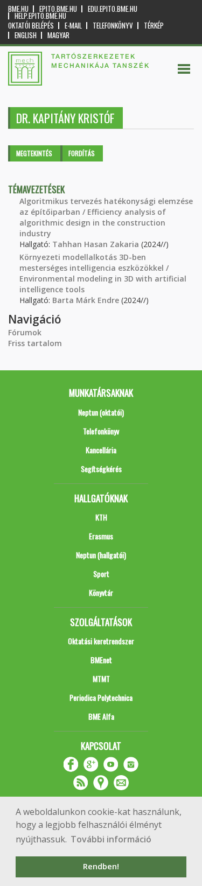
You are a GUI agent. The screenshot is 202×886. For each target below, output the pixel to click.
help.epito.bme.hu (40, 15)
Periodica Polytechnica (101, 697)
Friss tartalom (35, 343)
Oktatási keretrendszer (101, 640)
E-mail (73, 25)
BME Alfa (101, 716)
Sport (101, 573)
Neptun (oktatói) (101, 412)
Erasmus (101, 536)
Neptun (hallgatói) (101, 554)
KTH (101, 517)
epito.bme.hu (58, 8)
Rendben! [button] (101, 866)
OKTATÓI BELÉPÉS (31, 25)
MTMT (101, 678)
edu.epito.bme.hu (112, 8)
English (26, 35)
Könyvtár (101, 592)
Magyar (58, 35)
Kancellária (101, 449)
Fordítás (81, 153)
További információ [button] (111, 839)
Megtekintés (34, 153)
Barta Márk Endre (85, 300)
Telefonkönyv (113, 25)
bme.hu (18, 8)
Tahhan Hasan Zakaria (95, 244)
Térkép (154, 25)
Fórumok (24, 332)
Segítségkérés (101, 468)
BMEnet (101, 659)
